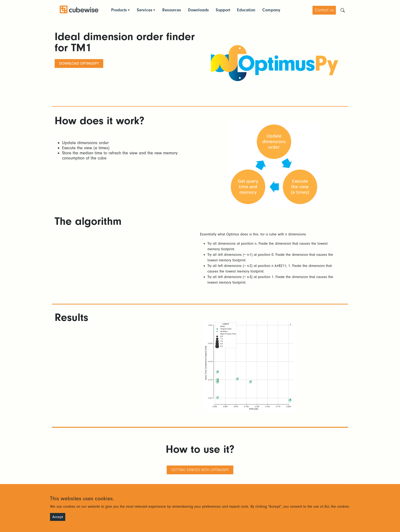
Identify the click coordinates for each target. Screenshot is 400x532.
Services (144, 10)
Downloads (198, 10)
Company (271, 10)
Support (223, 10)
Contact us (324, 10)
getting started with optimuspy (200, 470)
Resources (171, 10)
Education (246, 10)
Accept (57, 517)
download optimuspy (79, 63)
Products (119, 10)
